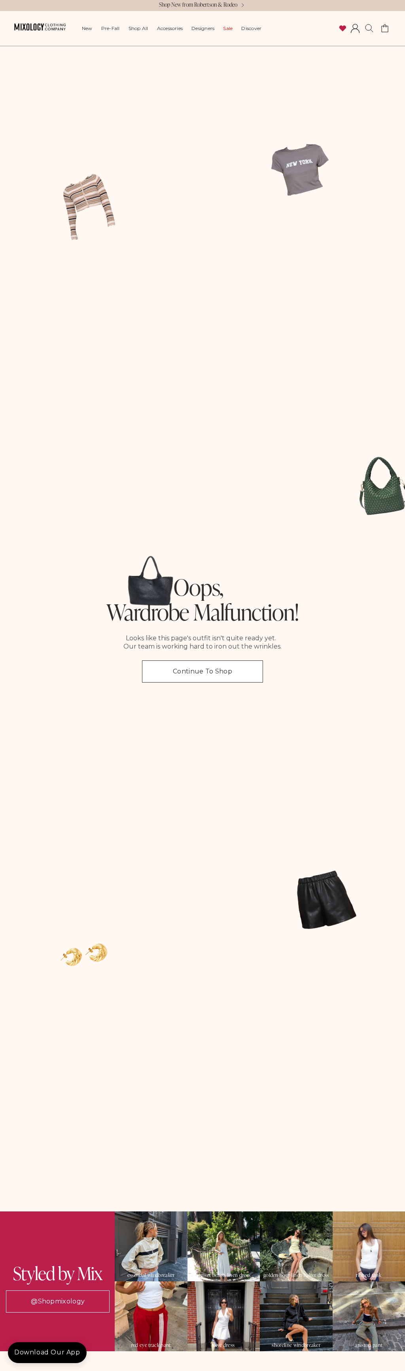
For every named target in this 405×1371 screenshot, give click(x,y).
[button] (369, 28)
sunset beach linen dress (223, 1275)
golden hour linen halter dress (296, 1275)
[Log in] (355, 28)
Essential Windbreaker (151, 1275)
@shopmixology (58, 1301)
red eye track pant (151, 1345)
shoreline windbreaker (296, 1345)
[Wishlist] (342, 28)
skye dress (223, 1345)
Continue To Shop (202, 671)
